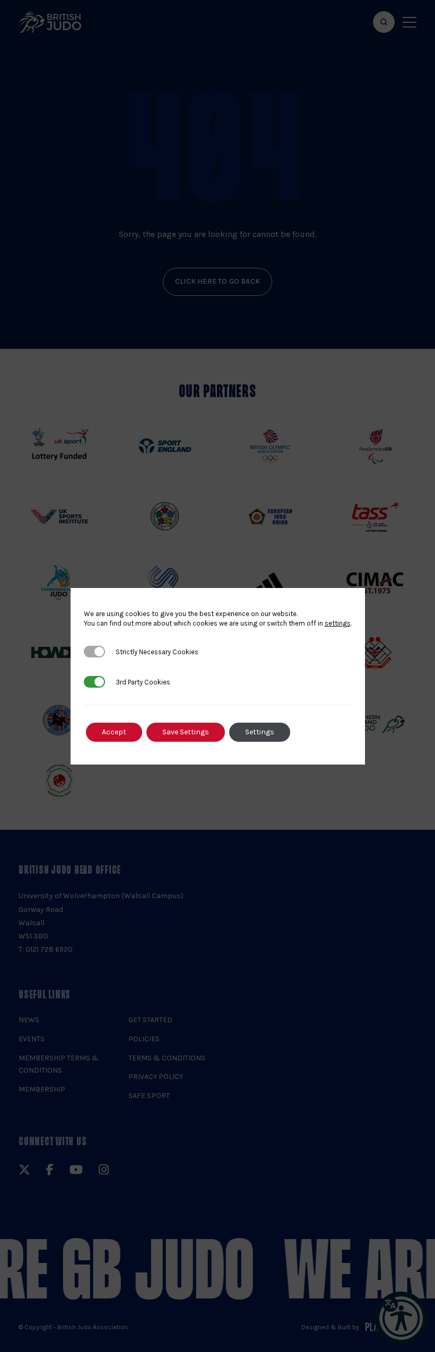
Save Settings (185, 731)
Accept (114, 731)
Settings (259, 731)
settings (338, 623)
